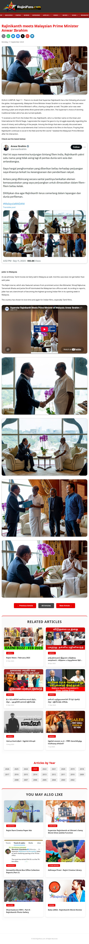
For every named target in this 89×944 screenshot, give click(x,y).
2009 (82, 774)
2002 (72, 780)
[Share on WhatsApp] (8, 36)
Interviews (36, 15)
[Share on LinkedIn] (32, 36)
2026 (7, 769)
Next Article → (65, 605)
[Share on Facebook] (18, 36)
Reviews (26, 15)
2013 (44, 774)
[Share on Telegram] (13, 36)
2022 (44, 769)
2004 (54, 780)
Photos (18, 15)
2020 (63, 769)
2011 (63, 774)
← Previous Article (25, 605)
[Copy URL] (4, 36)
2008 (16, 780)
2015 (26, 774)
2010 (72, 774)
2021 (54, 769)
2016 (16, 774)
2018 (82, 769)
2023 (35, 769)
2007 (26, 780)
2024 (26, 769)
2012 (54, 774)
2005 (44, 780)
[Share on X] (23, 36)
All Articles (46, 605)
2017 (7, 774)
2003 (63, 780)
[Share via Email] (27, 36)
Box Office (8, 15)
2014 (35, 774)
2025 (16, 769)
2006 (35, 780)
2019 (72, 769)
